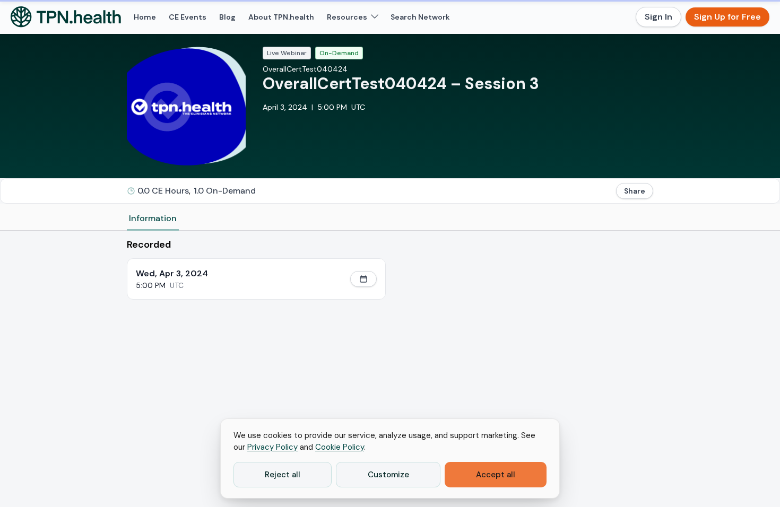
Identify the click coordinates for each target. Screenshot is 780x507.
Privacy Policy (272, 447)
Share (634, 191)
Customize (388, 474)
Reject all (282, 474)
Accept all (495, 474)
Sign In (658, 16)
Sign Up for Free (727, 16)
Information (153, 218)
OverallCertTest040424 (305, 69)
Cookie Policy (339, 447)
